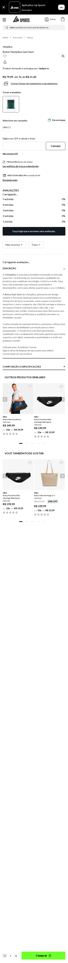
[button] (7, 127)
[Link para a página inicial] (5, 37)
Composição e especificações (22, 366)
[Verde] (11, 104)
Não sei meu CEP (10, 153)
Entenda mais (10, 180)
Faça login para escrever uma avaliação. (34, 231)
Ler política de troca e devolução (21, 166)
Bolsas (30, 37)
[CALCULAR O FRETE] (55, 146)
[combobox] (34, 27)
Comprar (41, 955)
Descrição (9, 268)
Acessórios (18, 37)
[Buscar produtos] (7, 27)
